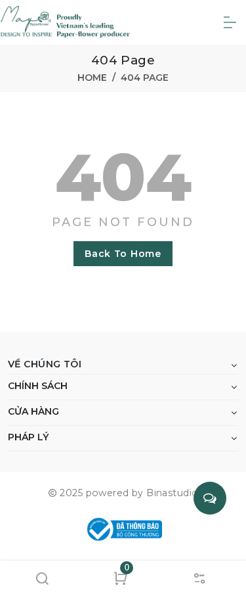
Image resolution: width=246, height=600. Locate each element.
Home (92, 77)
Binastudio (172, 493)
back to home (123, 254)
